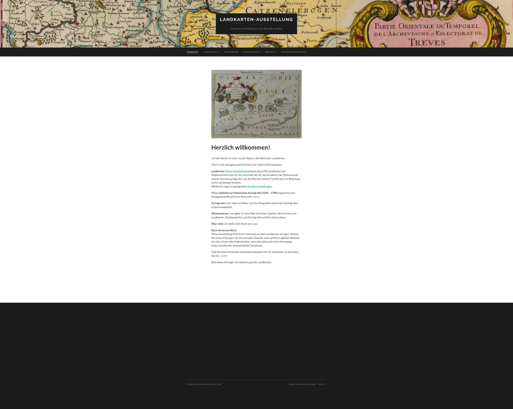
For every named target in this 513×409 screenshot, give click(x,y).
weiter (256, 196)
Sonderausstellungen (260, 186)
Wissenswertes (252, 52)
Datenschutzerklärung (294, 52)
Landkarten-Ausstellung (256, 19)
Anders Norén (308, 384)
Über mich (270, 52)
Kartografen (231, 52)
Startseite (192, 52)
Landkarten (210, 52)
